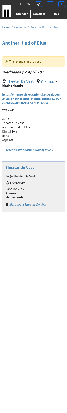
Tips (56, 13)
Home (6, 27)
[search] (50, 4)
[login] (61, 4)
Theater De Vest (20, 81)
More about (27, 204)
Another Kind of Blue (44, 27)
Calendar (22, 13)
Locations (39, 13)
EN (28, 4)
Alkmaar (48, 81)
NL (20, 4)
